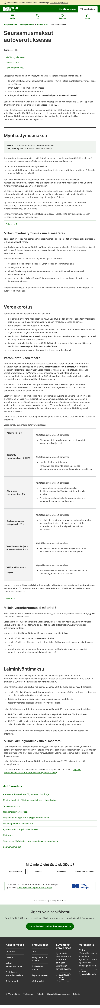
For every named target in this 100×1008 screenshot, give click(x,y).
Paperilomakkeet (40, 975)
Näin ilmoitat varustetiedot (16, 812)
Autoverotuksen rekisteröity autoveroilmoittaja (26, 794)
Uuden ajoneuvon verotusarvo (18, 823)
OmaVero (10, 951)
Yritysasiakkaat (87, 9)
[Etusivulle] (10, 8)
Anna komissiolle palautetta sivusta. (34, 887)
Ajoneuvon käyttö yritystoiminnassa (20, 829)
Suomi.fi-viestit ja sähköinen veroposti (48, 926)
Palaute (40, 994)
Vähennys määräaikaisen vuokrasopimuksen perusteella (30, 841)
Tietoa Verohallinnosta (89, 972)
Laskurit (10, 957)
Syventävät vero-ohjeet (64, 977)
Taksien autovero (11, 806)
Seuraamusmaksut (12, 847)
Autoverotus (42, 24)
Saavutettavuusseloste (58, 994)
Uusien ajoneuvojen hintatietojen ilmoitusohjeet (26, 817)
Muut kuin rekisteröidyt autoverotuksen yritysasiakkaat (30, 800)
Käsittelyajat (38, 981)
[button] (15, 871)
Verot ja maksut (27, 24)
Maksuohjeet (9, 835)
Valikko (12, 18)
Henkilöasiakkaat (67, 9)
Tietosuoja (28, 994)
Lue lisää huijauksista (59, 2)
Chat (34, 951)
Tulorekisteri (12, 981)
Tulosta (76, 994)
